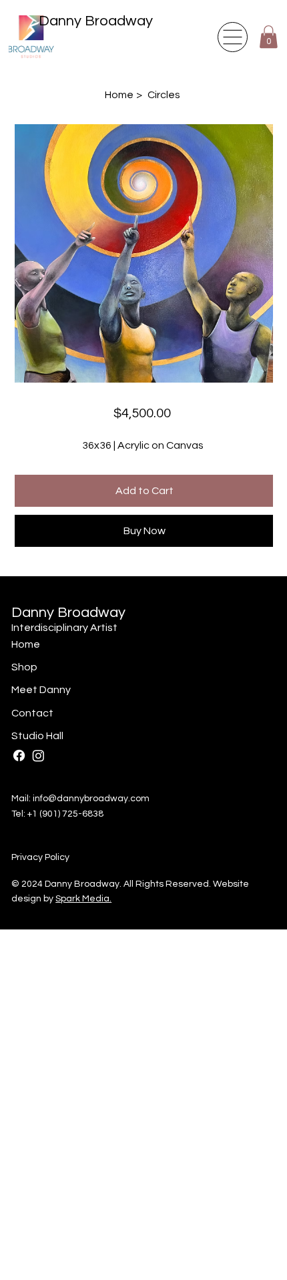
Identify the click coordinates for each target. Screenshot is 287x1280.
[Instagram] (38, 755)
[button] (268, 36)
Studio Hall (37, 735)
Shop (24, 667)
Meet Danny (41, 689)
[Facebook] (19, 755)
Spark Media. (83, 898)
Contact (32, 713)
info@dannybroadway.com (91, 798)
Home (25, 644)
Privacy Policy (40, 857)
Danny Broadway (96, 21)
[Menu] (233, 37)
